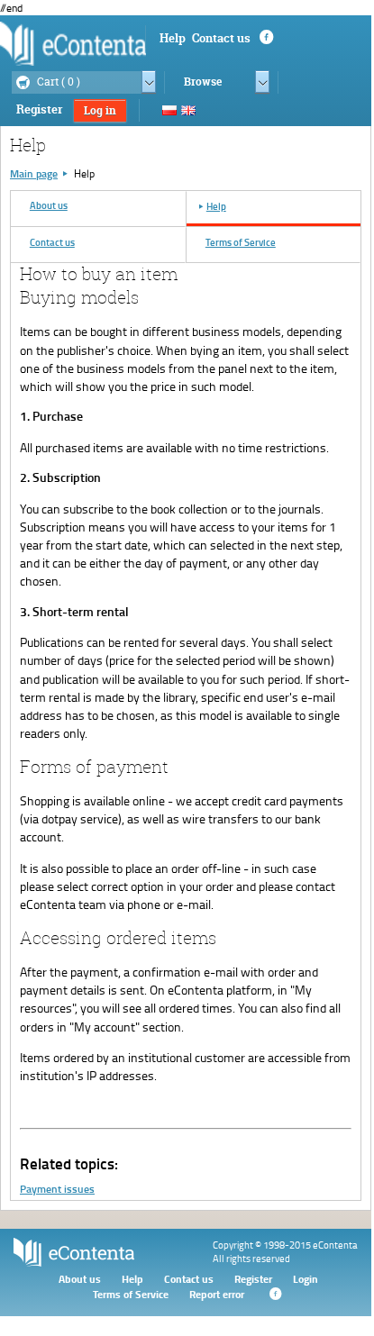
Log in (100, 110)
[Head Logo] (73, 43)
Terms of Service (131, 1294)
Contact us (221, 38)
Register (39, 109)
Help (173, 38)
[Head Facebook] (265, 37)
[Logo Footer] (74, 1262)
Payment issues (57, 1188)
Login (305, 1278)
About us (80, 1278)
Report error (216, 1294)
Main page (34, 173)
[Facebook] (274, 1294)
